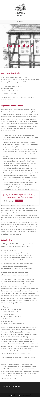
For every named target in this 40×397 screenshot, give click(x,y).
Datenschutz (16, 386)
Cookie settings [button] (8, 201)
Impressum (7, 386)
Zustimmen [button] (19, 201)
